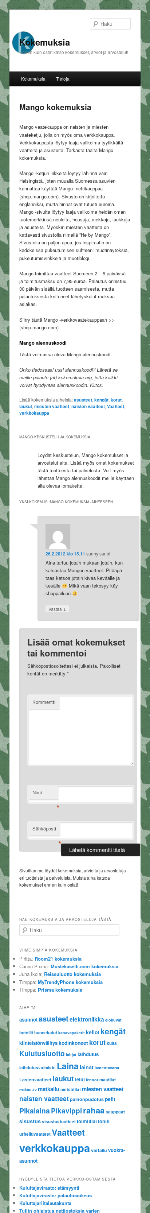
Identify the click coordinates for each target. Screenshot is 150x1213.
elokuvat (113, 1020)
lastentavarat (107, 1067)
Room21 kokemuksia (58, 958)
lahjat (71, 1054)
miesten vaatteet (51, 406)
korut (116, 399)
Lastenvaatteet (35, 1079)
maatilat (107, 1080)
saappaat (115, 1112)
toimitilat (87, 1121)
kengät (101, 399)
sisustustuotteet (59, 1122)
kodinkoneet (73, 1042)
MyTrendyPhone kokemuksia (70, 981)
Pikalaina (34, 1110)
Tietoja (63, 78)
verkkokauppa (34, 413)
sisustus (30, 1121)
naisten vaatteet (88, 406)
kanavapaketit (71, 1032)
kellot (92, 1032)
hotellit (26, 1033)
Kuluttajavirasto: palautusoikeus (55, 1195)
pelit (110, 1098)
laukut (25, 406)
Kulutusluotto (42, 1053)
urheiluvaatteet (35, 1134)
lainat (87, 1067)
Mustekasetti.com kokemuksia (84, 966)
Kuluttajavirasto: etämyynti (49, 1187)
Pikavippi (66, 1111)
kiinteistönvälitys (38, 1042)
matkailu (48, 1089)
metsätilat (70, 1089)
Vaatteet (115, 406)
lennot (92, 1079)
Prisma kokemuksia (60, 989)
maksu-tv (28, 1089)
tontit (104, 1121)
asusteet (83, 399)
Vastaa (57, 608)
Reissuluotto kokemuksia (72, 973)
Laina (68, 1066)
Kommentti (43, 701)
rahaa (93, 1110)
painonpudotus (87, 1099)
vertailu (99, 1150)
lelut (80, 1079)
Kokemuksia (44, 42)
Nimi (45, 794)
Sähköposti (46, 830)
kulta (112, 1043)
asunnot (28, 1019)
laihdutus (88, 1054)
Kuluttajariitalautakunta (45, 1203)
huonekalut (45, 1033)
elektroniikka (87, 1019)
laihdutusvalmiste (37, 1068)
